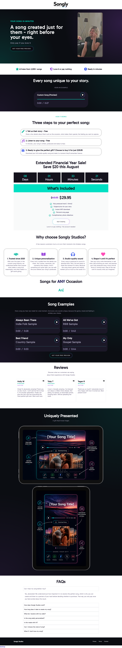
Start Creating (61, 221)
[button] (15, 390)
